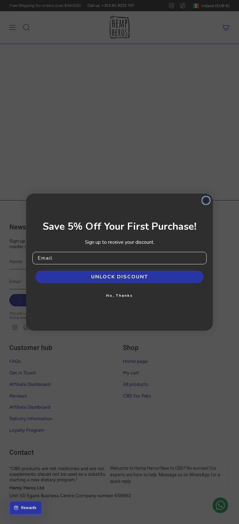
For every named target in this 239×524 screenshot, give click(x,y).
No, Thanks (119, 295)
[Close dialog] (206, 200)
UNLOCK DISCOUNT (119, 276)
